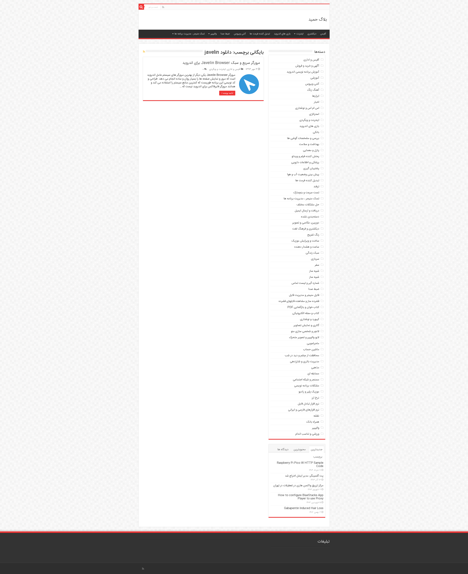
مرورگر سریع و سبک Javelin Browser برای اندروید (221, 63)
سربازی (315, 259)
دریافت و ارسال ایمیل (307, 210)
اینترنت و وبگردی (217, 69)
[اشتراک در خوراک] (144, 52)
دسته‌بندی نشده (310, 216)
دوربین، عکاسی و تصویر (305, 223)
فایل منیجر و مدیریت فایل (304, 295)
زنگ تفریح (313, 235)
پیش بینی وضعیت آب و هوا (303, 174)
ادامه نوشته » (227, 93)
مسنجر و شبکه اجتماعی (306, 379)
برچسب (317, 457)
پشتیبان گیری (311, 168)
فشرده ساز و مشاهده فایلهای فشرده (299, 301)
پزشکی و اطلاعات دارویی (305, 162)
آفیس (323, 34)
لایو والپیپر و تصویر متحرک (304, 337)
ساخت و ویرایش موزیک (305, 241)
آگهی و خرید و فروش (307, 66)
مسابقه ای (313, 373)
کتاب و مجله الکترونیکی (305, 313)
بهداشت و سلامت (309, 144)
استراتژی (314, 114)
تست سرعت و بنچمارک (306, 192)
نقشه (316, 416)
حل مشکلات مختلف (308, 204)
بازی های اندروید (282, 34)
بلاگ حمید (317, 19)
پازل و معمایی (311, 150)
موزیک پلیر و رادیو (309, 391)
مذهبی (315, 367)
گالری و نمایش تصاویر (306, 325)
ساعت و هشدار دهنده (306, 247)
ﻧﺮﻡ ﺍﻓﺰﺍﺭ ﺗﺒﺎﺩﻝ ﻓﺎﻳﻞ (308, 404)
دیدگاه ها (282, 449)
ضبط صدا (225, 34)
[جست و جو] (141, 7)
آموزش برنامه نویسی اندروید (303, 72)
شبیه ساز (314, 271)
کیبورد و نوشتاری (309, 319)
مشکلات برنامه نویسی (306, 385)
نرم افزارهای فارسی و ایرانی (303, 410)
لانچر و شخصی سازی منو (305, 331)
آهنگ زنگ (313, 90)
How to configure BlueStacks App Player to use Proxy (300, 497)
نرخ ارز (315, 398)
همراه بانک (312, 422)
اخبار (316, 102)
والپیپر (214, 34)
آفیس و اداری (233, 69)
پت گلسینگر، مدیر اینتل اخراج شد (304, 476)
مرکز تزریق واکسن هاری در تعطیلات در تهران (298, 485)
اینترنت (299, 34)
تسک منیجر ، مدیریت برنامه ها (190, 34)
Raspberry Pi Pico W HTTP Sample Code (300, 464)
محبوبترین (300, 449)
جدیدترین (316, 449)
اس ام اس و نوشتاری (307, 108)
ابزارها (315, 96)
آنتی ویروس (240, 34)
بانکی (316, 132)
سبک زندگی (312, 253)
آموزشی (314, 78)
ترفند (316, 186)
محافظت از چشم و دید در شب (302, 355)
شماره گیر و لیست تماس (305, 283)
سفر (317, 265)
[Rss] (163, 7)
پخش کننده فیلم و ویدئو (305, 156)
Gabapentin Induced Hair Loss (303, 508)
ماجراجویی (313, 343)
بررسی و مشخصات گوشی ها (303, 138)
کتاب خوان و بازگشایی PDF (303, 307)
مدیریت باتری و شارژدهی (304, 361)
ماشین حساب (311, 349)
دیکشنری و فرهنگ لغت (305, 229)
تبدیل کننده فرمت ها (260, 34)
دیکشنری (311, 34)
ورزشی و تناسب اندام (307, 434)
